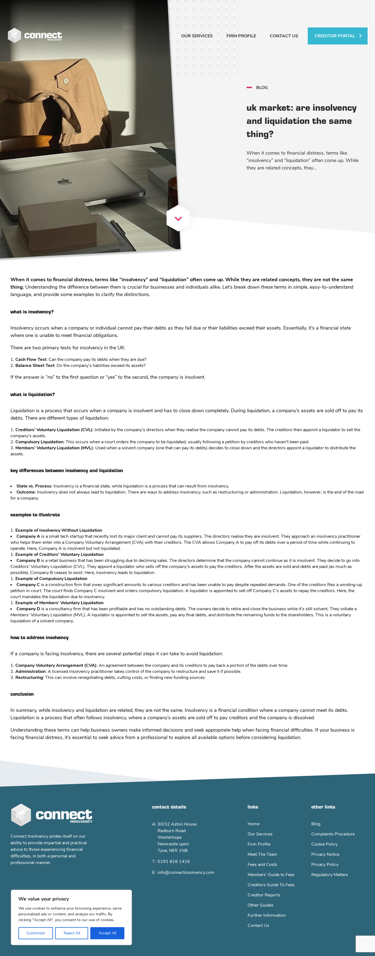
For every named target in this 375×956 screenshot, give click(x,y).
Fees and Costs (262, 865)
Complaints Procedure (333, 834)
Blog (315, 824)
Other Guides (260, 905)
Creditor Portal (335, 36)
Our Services (197, 36)
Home (161, 36)
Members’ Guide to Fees (271, 875)
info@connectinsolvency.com (186, 872)
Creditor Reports (264, 895)
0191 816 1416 (174, 862)
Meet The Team (262, 854)
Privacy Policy (324, 865)
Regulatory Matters (329, 875)
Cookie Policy (324, 844)
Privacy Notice (325, 854)
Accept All (107, 933)
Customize (36, 933)
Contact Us (284, 36)
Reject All (72, 933)
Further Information (267, 915)
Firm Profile (241, 36)
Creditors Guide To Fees (271, 885)
